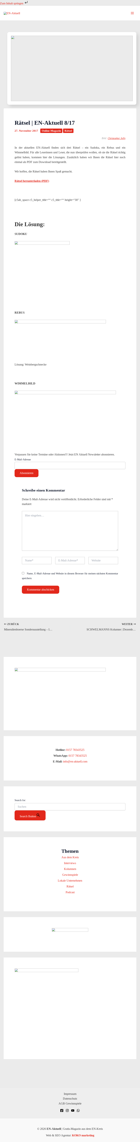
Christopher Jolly (116, 138)
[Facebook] (61, 1110)
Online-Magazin (51, 130)
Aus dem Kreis (70, 857)
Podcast (70, 892)
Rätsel (68, 130)
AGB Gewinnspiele (70, 1103)
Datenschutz (70, 1098)
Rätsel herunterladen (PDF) (32, 180)
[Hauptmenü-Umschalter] (132, 13)
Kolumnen (70, 868)
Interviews (70, 863)
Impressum (70, 1093)
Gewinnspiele (70, 874)
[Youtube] (72, 1110)
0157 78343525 (75, 749)
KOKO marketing (83, 1135)
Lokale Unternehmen (70, 880)
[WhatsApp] (78, 1110)
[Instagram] (67, 1110)
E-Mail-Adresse (23, 459)
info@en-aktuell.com (74, 761)
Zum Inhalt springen (12, 3)
